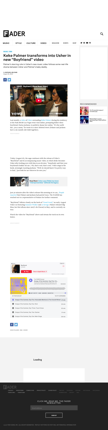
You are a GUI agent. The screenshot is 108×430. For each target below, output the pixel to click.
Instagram (86, 390)
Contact (10, 390)
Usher (30, 120)
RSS (78, 392)
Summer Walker (31, 205)
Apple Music (96, 390)
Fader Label (11, 392)
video (23, 120)
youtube (87, 42)
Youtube (77, 390)
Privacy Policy (41, 390)
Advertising (20, 390)
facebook (84, 42)
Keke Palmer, (14, 330)
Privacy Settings (41, 425)
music (5, 51)
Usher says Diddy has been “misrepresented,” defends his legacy (44, 181)
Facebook (70, 390)
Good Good (47, 202)
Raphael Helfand (11, 72)
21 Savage (45, 205)
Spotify (71, 392)
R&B (10, 51)
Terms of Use (30, 390)
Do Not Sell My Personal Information (62, 425)
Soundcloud (63, 392)
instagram (90, 42)
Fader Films (21, 392)
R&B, (21, 330)
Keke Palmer (46, 120)
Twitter (81, 42)
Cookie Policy (52, 390)
